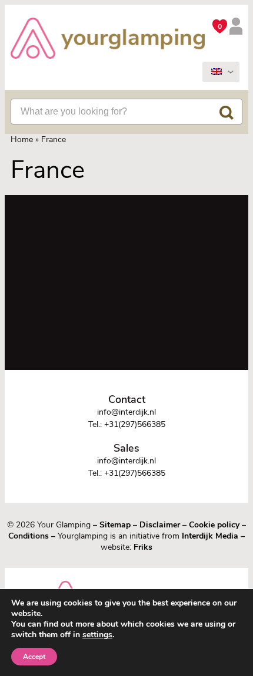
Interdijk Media (210, 536)
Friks (143, 547)
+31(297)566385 (134, 424)
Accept (34, 656)
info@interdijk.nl (126, 412)
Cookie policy (214, 524)
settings (97, 635)
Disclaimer (159, 524)
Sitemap (115, 524)
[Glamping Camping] (108, 40)
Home (22, 139)
